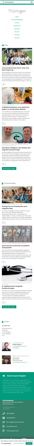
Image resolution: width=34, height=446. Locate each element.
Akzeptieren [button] (29, 443)
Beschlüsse (17, 26)
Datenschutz (7, 443)
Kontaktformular (11, 426)
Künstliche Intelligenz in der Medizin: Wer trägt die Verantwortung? (16, 149)
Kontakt (17, 38)
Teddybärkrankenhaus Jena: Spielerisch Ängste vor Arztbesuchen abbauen (15, 108)
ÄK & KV (17, 32)
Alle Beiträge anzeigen (9, 168)
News (17, 17)
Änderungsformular (12, 431)
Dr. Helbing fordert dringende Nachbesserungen (12, 287)
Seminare (17, 29)
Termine (17, 23)
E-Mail (3, 335)
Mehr (4, 84)
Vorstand (17, 35)
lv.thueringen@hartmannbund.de (20, 346)
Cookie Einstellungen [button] (18, 443)
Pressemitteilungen (17, 20)
